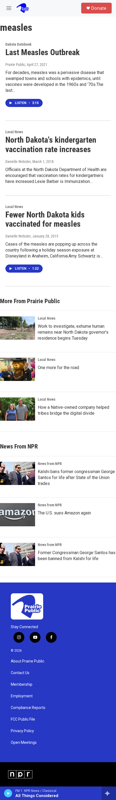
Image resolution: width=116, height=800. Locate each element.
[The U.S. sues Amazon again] (17, 514)
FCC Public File (23, 719)
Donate (98, 8)
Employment (22, 696)
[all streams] (109, 793)
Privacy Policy (22, 731)
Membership (21, 684)
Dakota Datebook (18, 44)
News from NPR (50, 463)
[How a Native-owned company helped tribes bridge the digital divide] (17, 409)
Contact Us (20, 673)
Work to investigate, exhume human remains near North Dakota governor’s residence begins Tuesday (73, 332)
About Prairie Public (27, 661)
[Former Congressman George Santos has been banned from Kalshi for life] (17, 554)
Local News (14, 132)
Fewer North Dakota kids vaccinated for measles (45, 219)
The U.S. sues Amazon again (64, 513)
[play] (8, 793)
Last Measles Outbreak (42, 52)
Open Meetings (24, 743)
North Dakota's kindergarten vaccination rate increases (50, 144)
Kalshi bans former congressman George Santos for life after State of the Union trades (76, 477)
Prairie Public (15, 64)
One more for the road (58, 367)
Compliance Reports (28, 708)
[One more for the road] (17, 369)
